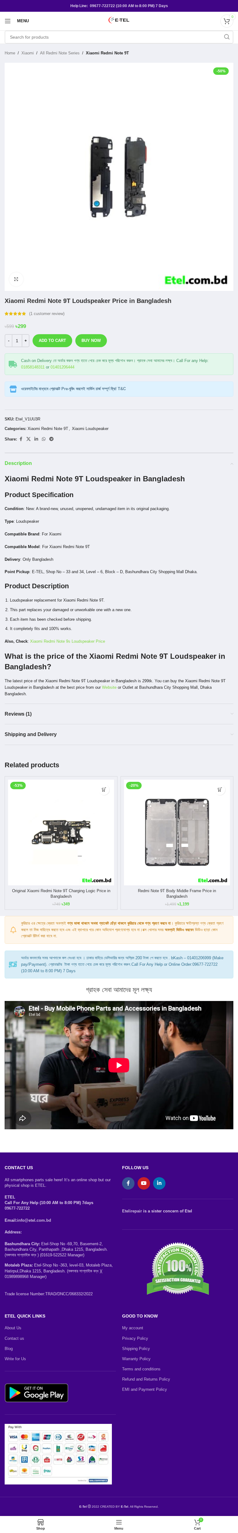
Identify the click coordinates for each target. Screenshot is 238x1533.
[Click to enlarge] (16, 279)
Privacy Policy (135, 1338)
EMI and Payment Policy (144, 1389)
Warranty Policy (136, 1358)
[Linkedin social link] (36, 439)
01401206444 (62, 367)
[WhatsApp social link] (43, 439)
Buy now (91, 340)
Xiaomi (27, 53)
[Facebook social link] (20, 439)
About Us (13, 1328)
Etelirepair (132, 1211)
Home (10, 53)
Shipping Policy (136, 1348)
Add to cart (52, 340)
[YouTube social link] (144, 1183)
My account (132, 1328)
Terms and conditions (141, 1369)
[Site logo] (119, 20)
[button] (104, 789)
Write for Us (15, 1358)
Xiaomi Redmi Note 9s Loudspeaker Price (67, 641)
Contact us (14, 1338)
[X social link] (28, 439)
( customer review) (46, 313)
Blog (9, 1348)
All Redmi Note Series (60, 53)
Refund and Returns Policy (146, 1379)
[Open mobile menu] (8, 21)
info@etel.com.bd (34, 1220)
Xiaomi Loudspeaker (90, 428)
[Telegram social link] (51, 439)
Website (109, 687)
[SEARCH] (226, 37)
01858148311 (33, 367)
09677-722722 (17, 1208)
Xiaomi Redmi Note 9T (107, 53)
